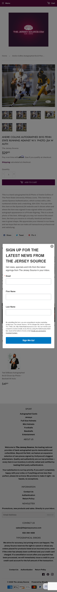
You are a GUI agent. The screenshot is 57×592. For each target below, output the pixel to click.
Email (8, 276)
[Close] (52, 246)
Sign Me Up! (29, 340)
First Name (11, 291)
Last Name (10, 307)
